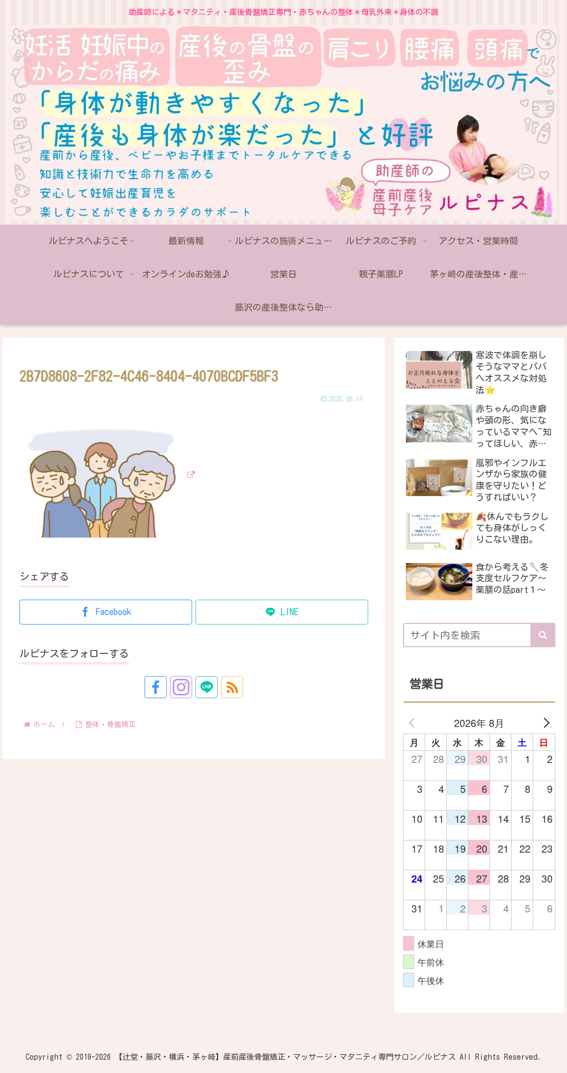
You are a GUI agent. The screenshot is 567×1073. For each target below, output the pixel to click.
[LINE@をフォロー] (206, 687)
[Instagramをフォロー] (181, 687)
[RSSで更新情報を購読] (232, 687)
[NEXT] (544, 722)
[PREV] (413, 722)
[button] (542, 635)
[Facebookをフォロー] (156, 687)
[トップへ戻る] (550, 1056)
